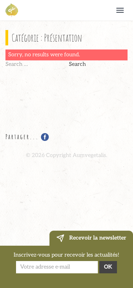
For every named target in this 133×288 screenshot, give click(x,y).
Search (77, 64)
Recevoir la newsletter (97, 238)
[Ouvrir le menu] (120, 10)
